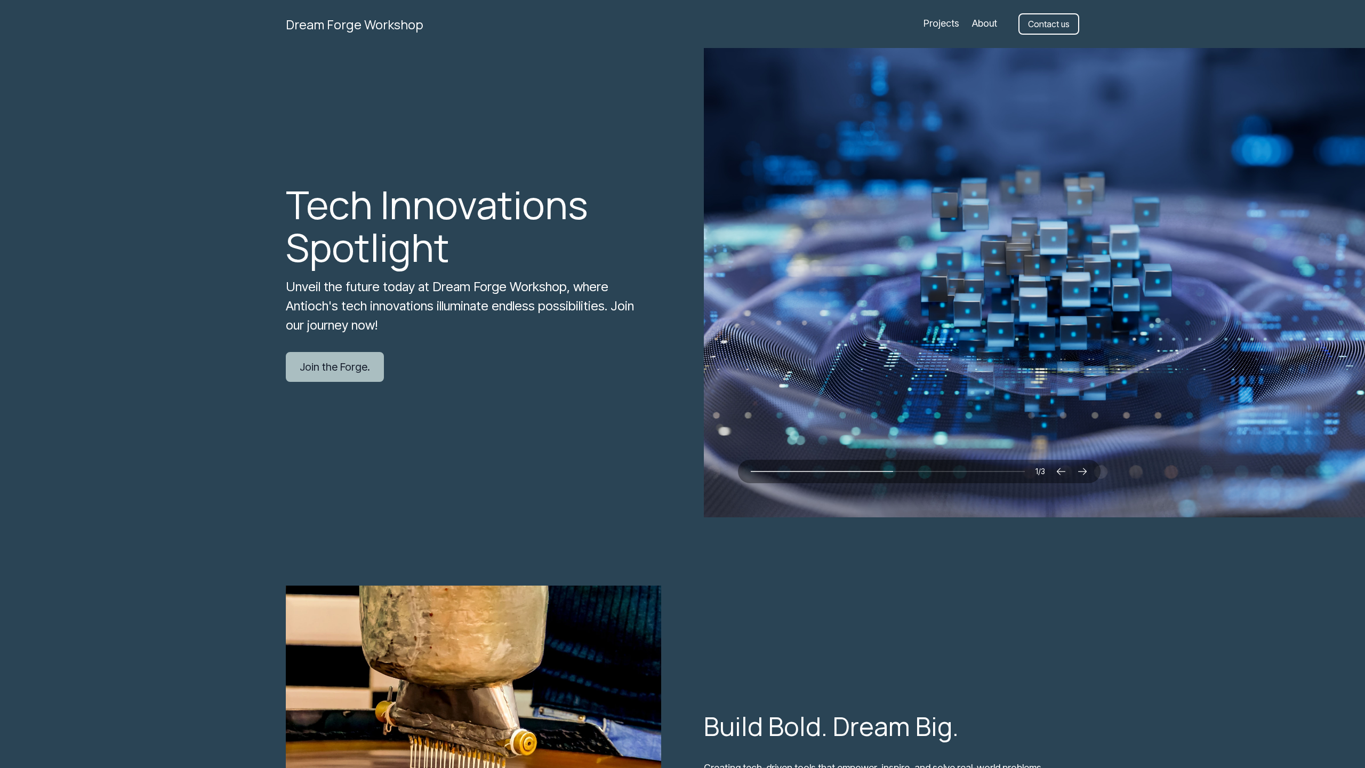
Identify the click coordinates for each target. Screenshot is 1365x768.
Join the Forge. (335, 367)
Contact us (1049, 24)
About (984, 23)
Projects (941, 23)
